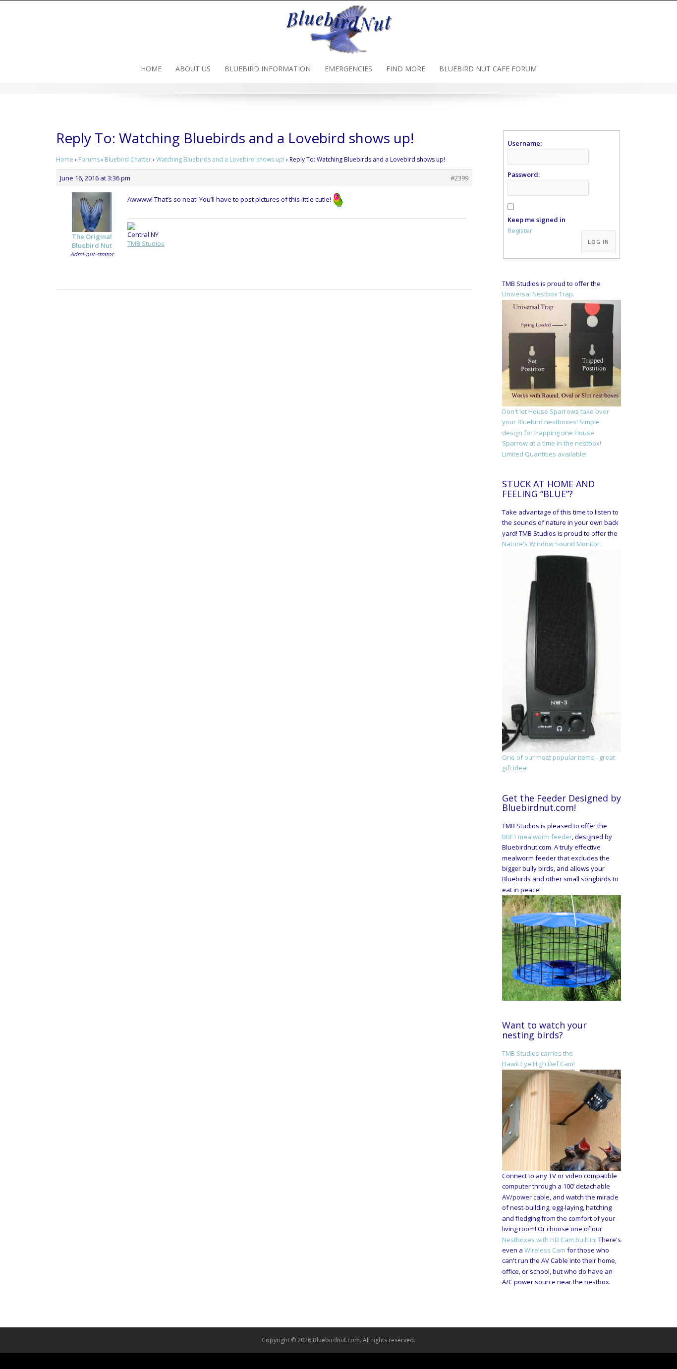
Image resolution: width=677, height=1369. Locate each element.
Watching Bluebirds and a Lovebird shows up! (220, 159)
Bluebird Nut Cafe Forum (488, 68)
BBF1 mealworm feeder (537, 836)
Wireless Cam (544, 1250)
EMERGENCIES (348, 68)
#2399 (459, 177)
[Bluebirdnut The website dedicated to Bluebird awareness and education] (338, 26)
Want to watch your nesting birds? (544, 1030)
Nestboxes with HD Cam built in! (549, 1239)
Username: (525, 143)
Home (151, 68)
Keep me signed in (536, 219)
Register (520, 230)
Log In (598, 241)
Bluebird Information (268, 68)
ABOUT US (193, 68)
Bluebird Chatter (128, 159)
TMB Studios (146, 243)
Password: (524, 174)
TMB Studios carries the (537, 1053)
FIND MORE (405, 68)
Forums (89, 159)
